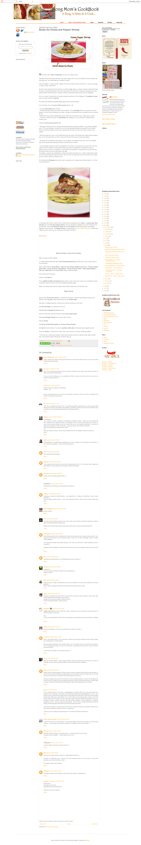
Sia (44, 658)
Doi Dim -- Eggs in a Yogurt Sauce (114, 273)
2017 (105, 207)
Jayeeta (46, 493)
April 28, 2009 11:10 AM (53, 580)
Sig (44, 369)
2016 (105, 209)
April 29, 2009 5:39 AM (52, 658)
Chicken (106, 326)
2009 (105, 225)
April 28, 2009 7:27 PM (55, 637)
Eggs (105, 318)
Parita (45, 440)
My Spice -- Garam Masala (109, 363)
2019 (105, 203)
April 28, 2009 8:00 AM (52, 518)
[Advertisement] (23, 89)
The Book (106, 339)
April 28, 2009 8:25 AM (56, 533)
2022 (105, 196)
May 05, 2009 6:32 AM (52, 753)
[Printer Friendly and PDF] (45, 343)
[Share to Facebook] (57, 343)
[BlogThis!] (54, 343)
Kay (45, 556)
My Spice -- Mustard (107, 366)
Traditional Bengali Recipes (111, 316)
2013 (105, 216)
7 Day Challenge (58, 345)
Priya (45, 670)
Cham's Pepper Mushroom (83, 228)
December (108, 227)
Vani (45, 580)
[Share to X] (55, 343)
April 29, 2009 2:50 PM (51, 690)
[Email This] (52, 343)
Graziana (46, 781)
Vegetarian (106, 320)
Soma (45, 385)
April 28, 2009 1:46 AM (53, 440)
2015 (105, 211)
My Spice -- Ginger (107, 362)
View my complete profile (108, 114)
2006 (105, 290)
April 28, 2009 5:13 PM (53, 627)
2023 (105, 194)
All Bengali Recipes (109, 313)
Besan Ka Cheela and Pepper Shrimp (115, 249)
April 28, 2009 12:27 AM (52, 403)
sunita (45, 627)
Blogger (87, 840)
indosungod (47, 533)
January (107, 283)
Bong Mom (46, 608)
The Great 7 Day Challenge (112, 257)
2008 (105, 286)
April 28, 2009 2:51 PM (53, 593)
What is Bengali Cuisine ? (109, 124)
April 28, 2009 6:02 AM (54, 493)
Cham (45, 593)
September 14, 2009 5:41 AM (56, 781)
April (106, 245)
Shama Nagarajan (48, 508)
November (108, 229)
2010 (105, 223)
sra (44, 403)
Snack (70, 345)
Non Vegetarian (108, 322)
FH (44, 518)
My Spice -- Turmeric (107, 365)
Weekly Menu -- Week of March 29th (114, 276)
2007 (105, 288)
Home (68, 824)
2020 (105, 200)
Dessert (106, 328)
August (107, 236)
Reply (45, 363)
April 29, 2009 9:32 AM (53, 670)
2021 (105, 198)
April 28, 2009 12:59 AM (55, 417)
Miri (45, 753)
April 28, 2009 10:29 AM (54, 567)
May (106, 243)
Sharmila (46, 731)
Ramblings (106, 330)
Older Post (95, 824)
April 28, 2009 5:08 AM (55, 473)
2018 (105, 205)
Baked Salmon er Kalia (111, 247)
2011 (105, 221)
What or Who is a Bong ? (108, 119)
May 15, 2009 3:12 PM (55, 771)
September (108, 234)
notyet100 (46, 473)
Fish (64, 345)
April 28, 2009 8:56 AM (52, 556)
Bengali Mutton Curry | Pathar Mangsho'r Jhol (112, 260)
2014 (105, 214)
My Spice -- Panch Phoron (109, 368)
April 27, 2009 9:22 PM (61, 357)
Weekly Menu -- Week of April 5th (113, 268)
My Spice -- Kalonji (107, 370)
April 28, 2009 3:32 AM (53, 451)
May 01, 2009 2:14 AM (55, 731)
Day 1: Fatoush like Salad (111, 255)
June (106, 240)
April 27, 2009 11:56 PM (53, 385)
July (106, 238)
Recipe (105, 341)
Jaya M (46, 567)
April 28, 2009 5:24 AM (57, 483)
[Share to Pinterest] (59, 343)
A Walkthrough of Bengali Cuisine (113, 263)
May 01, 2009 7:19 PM (57, 742)
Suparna (46, 417)
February (107, 281)
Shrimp (67, 345)
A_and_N (46, 637)
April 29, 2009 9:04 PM (63, 719)
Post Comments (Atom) (52, 826)
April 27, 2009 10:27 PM (52, 369)
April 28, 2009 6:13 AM (60, 508)
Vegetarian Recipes (109, 343)
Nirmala (46, 462)
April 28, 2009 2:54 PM (58, 608)
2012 (105, 218)
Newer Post (43, 824)
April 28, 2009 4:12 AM (54, 462)
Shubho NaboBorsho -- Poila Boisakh (115, 265)
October (107, 231)
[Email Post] (68, 340)
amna (45, 451)
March (107, 278)
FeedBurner (29, 53)
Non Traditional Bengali (110, 314)
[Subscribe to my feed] (18, 32)
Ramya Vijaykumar (49, 357)
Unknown (46, 771)
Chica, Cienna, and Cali (50, 719)
